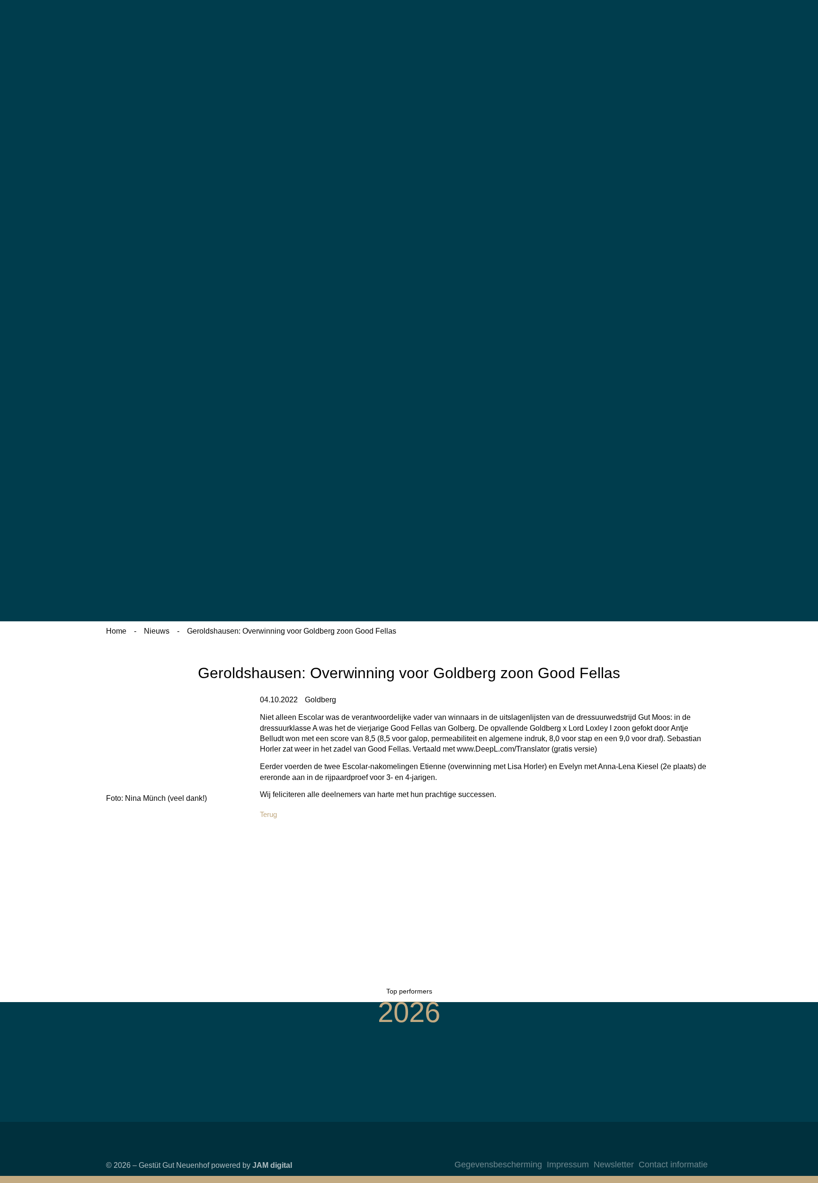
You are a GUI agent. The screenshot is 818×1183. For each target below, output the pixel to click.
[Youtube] (698, 1149)
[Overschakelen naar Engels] (631, 125)
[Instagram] (660, 1149)
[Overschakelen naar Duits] (631, 41)
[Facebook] (679, 1149)
